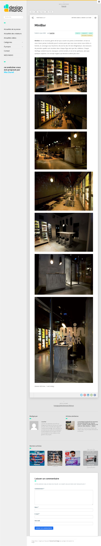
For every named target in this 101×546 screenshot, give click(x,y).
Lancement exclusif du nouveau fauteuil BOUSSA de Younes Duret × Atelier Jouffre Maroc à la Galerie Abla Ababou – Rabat (88, 424)
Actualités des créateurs (13, 33)
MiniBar (40, 25)
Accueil (32, 11)
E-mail (37, 514)
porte (78, 33)
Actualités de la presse (12, 29)
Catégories (8, 42)
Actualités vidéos (10, 38)
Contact (7, 51)
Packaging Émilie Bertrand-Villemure (64, 405)
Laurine (52, 33)
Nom (37, 507)
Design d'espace (41, 11)
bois (90, 33)
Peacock (64, 6)
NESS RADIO (8, 55)
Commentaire (39, 489)
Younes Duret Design (54, 541)
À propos (7, 47)
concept (84, 33)
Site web (37, 521)
